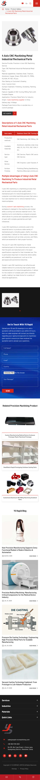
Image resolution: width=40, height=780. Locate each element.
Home (7, 9)
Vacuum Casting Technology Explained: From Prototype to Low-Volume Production (19, 683)
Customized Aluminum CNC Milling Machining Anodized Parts (20, 498)
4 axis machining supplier (15, 100)
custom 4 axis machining (15, 206)
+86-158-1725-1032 (14, 744)
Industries (6, 706)
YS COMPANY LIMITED (17, 765)
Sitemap (14, 769)
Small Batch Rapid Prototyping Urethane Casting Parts (20, 467)
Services (6, 700)
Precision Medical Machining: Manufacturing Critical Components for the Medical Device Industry (19, 594)
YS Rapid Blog (20, 510)
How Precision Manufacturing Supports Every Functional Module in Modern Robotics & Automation (19, 550)
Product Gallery (16, 9)
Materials (6, 711)
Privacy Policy (24, 769)
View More (33, 556)
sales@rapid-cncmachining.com (19, 740)
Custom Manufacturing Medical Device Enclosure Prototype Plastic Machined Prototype (20, 436)
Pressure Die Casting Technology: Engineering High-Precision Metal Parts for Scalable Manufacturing (20, 639)
